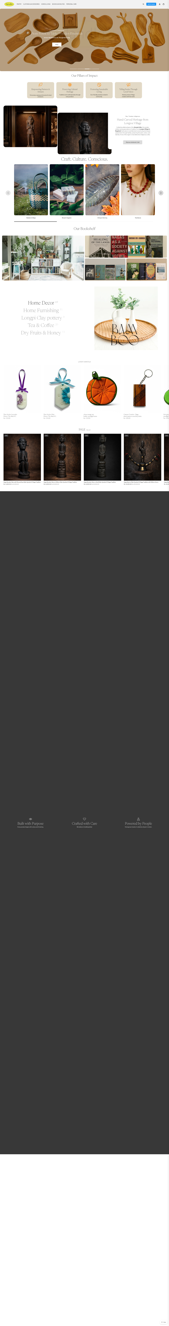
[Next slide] (160, 192)
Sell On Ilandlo (151, 4)
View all (88, 430)
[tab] (73, 69)
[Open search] (143, 4)
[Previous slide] (8, 192)
